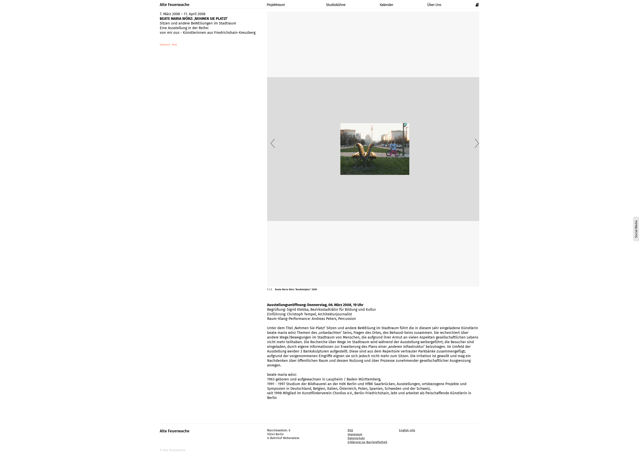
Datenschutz (356, 438)
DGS (350, 430)
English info (407, 430)
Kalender (386, 4)
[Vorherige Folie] (272, 143)
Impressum (355, 434)
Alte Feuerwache (174, 4)
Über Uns (434, 4)
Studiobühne (335, 4)
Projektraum (276, 4)
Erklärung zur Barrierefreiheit (367, 442)
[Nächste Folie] (477, 143)
